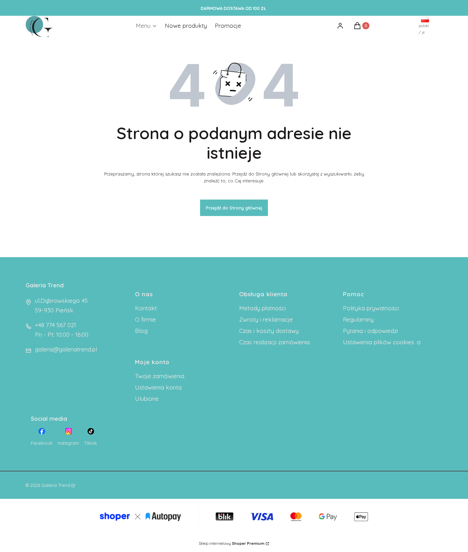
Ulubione (147, 398)
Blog (141, 330)
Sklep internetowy (231, 543)
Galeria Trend (55, 485)
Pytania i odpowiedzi (370, 330)
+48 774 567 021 (55, 324)
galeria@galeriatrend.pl (66, 349)
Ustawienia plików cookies (379, 342)
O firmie (145, 319)
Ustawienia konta (158, 387)
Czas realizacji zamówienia (274, 342)
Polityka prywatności (371, 308)
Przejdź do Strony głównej (234, 208)
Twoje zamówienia (159, 376)
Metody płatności (262, 308)
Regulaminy (358, 319)
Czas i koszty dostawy (269, 330)
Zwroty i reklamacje (266, 319)
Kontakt (146, 308)
